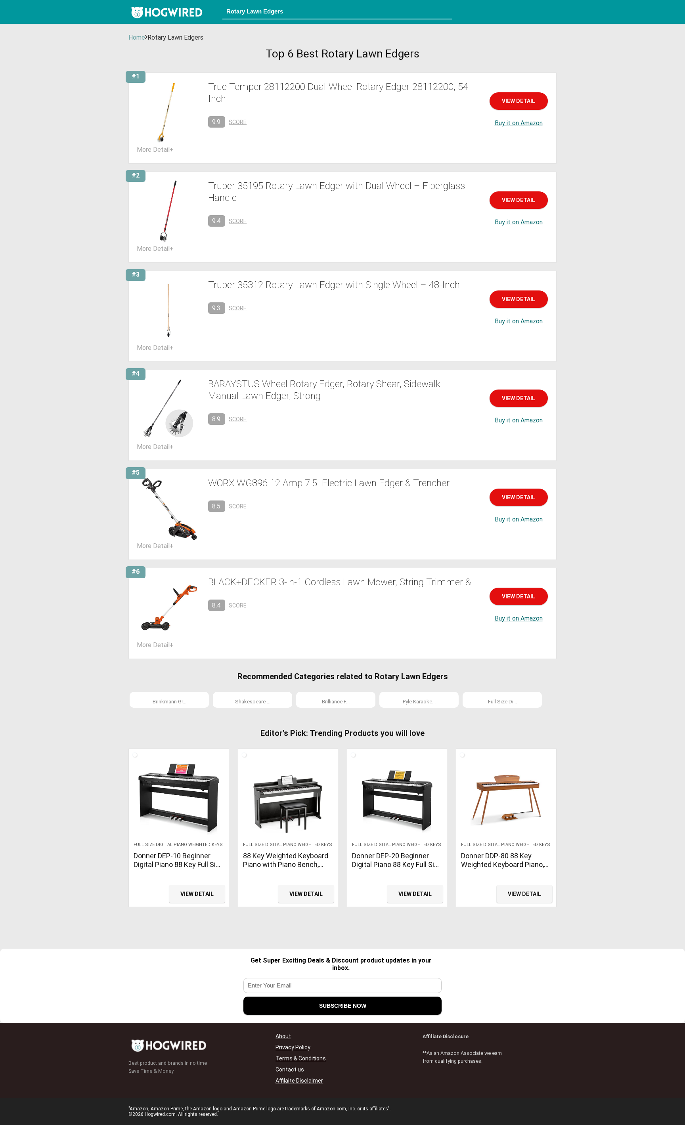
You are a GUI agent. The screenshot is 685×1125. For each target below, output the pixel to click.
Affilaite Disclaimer (299, 1080)
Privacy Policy (293, 1047)
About (283, 1036)
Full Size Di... (502, 702)
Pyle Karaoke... (419, 702)
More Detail (155, 149)
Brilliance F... (336, 702)
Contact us (290, 1069)
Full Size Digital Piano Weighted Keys (178, 844)
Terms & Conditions (301, 1058)
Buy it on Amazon (519, 123)
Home (136, 37)
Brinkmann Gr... (169, 702)
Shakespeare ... (252, 702)
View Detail (518, 101)
